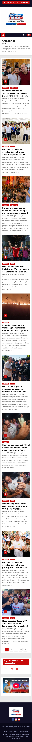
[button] (24, 35)
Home (4, 43)
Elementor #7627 (14, 731)
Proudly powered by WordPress (11, 726)
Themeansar (16, 728)
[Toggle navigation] (20, 35)
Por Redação (19, 99)
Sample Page (24, 731)
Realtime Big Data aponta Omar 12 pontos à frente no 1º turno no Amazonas (15, 506)
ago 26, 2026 (8, 394)
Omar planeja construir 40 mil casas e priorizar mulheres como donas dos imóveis (16, 447)
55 (21, 649)
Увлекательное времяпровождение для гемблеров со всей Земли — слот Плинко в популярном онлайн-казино (16, 736)
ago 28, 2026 (8, 99)
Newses (28, 726)
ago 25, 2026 (8, 629)
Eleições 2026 (14, 88)
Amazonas (5, 88)
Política (12, 146)
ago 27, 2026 (8, 274)
